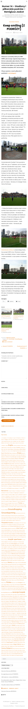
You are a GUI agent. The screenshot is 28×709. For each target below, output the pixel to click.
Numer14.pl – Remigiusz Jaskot (10, 688)
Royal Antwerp (17, 594)
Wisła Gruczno (3, 642)
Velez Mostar (21, 630)
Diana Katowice (21, 477)
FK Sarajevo (6, 501)
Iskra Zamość (22, 526)
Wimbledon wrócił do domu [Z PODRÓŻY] (6, 316)
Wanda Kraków (18, 635)
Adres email (4, 387)
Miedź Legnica (10, 557)
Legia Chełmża (9, 545)
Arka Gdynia (14, 447)
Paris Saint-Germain (6, 574)
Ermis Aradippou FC (9, 486)
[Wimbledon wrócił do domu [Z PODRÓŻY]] (6, 311)
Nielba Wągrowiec (4, 562)
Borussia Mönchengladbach (10, 458)
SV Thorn (17, 616)
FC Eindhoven (17, 490)
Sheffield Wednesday (7, 603)
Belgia (19, 453)
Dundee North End (14, 480)
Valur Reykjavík (11, 630)
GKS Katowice (20, 505)
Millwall (20, 557)
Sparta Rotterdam (18, 608)
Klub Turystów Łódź (4, 533)
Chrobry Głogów (11, 468)
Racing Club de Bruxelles (10, 586)
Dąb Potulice (10, 484)
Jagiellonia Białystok (7, 528)
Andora (6, 445)
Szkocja (21, 616)
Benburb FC (23, 453)
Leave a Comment (8, 342)
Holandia (4, 340)
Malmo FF (9, 553)
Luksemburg (12, 550)
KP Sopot (14, 537)
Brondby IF (14, 460)
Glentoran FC (6, 506)
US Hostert (14, 628)
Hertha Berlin (3, 520)
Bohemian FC (3, 456)
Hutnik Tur (5, 524)
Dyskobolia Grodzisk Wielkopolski (21, 482)
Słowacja (21, 618)
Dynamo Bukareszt (7, 482)
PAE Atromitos (8, 573)
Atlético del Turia (4, 450)
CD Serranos (7, 465)
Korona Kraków (13, 535)
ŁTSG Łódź (13, 653)
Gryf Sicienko (18, 513)
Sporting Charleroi (10, 609)
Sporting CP (15, 609)
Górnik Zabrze (14, 517)
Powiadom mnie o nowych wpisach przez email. (12, 416)
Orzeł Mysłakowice (6, 571)
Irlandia (11, 526)
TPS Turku (21, 621)
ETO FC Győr (6, 488)
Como (13, 470)
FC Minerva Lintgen (11, 494)
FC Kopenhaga (15, 492)
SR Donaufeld (17, 611)
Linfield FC (5, 548)
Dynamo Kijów (13, 482)
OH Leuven (18, 566)
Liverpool (11, 548)
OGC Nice (14, 566)
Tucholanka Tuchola (4, 625)
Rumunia (15, 598)
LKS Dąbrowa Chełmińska (17, 548)
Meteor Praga (6, 557)
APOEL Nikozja (23, 445)
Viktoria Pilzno (13, 633)
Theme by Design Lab (20, 706)
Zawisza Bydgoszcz (7, 648)
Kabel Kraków (16, 530)
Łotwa (10, 653)
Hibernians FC (18, 520)
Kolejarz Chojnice (20, 533)
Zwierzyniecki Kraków (12, 651)
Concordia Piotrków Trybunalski (20, 470)
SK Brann (22, 603)
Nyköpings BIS (21, 564)
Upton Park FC (19, 627)
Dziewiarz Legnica (4, 484)
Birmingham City (14, 455)
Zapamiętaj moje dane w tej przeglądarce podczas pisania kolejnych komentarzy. (12, 402)
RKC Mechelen (8, 594)
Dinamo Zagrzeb (10, 479)
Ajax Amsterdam (13, 441)
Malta (12, 553)
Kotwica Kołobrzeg (10, 537)
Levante (14, 546)
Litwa (8, 548)
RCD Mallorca (8, 589)
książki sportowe (15, 539)
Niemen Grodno (15, 562)
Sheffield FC (20, 601)
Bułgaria (2, 463)
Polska (8, 582)
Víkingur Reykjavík (10, 635)
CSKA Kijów (14, 473)
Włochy (19, 644)
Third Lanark (21, 620)
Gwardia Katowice (8, 515)
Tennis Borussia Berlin (10, 620)
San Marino (6, 599)
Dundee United (20, 480)
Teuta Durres (16, 620)
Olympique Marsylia (14, 569)
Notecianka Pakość (4, 564)
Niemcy (10, 562)
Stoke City (19, 614)
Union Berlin (8, 627)
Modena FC (12, 558)
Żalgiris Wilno (9, 655)
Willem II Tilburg (10, 640)
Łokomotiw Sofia (5, 653)
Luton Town (18, 550)
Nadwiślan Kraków (9, 560)
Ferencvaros (8, 497)
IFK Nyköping (14, 524)
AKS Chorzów (7, 442)
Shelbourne (13, 603)
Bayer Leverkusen (22, 450)
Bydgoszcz (6, 463)
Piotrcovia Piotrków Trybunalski (14, 576)
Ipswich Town (7, 526)
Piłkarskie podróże (14, 21)
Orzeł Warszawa (12, 571)
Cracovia (3, 472)
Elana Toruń (3, 486)
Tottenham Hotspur (15, 622)
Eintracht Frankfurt (22, 484)
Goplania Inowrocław (20, 506)
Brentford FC (3, 460)
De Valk (17, 477)
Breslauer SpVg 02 (10, 460)
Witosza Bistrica (20, 642)
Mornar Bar (16, 558)
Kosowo (23, 535)
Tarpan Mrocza (3, 620)
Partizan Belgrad (18, 574)
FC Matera (6, 494)
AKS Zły (11, 442)
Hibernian (14, 520)
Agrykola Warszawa (7, 441)
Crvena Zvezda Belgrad (21, 472)
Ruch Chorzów (3, 598)
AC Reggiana (6, 439)
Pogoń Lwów (22, 576)
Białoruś (6, 455)
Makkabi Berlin (19, 552)
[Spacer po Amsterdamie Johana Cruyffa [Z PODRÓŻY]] (6, 324)
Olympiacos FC (19, 567)
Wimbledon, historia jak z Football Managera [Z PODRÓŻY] (18, 317)
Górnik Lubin (3, 517)
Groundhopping (18, 339)
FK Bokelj (24, 497)
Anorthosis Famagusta (17, 445)
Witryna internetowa (7, 393)
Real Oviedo (10, 592)
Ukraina (13, 625)
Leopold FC (5, 546)
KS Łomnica (10, 541)
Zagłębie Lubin (12, 646)
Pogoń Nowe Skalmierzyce (8, 578)
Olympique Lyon (8, 569)
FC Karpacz (11, 492)
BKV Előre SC (23, 455)
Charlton (7, 467)
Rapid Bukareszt (10, 588)
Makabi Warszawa (13, 552)
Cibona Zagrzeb (16, 468)
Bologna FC (20, 456)
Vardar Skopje (16, 630)
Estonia (22, 486)
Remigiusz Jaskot (18, 32)
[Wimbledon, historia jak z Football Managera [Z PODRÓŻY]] (18, 311)
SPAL (18, 606)
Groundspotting (8, 512)
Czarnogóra (23, 475)
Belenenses (15, 453)
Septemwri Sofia (8, 601)
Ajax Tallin (18, 441)
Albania (14, 442)
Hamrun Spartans (9, 518)
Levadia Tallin (10, 546)
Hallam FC (19, 517)
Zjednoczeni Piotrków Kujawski (6, 650)
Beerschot (11, 453)
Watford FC (13, 637)
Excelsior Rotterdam (15, 488)
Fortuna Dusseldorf (8, 503)
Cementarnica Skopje (21, 465)
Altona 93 (17, 442)
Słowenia (25, 618)
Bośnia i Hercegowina (19, 458)
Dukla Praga (22, 479)
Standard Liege (23, 613)
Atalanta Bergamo (10, 449)
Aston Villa (5, 449)
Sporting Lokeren (20, 609)
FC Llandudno (20, 492)
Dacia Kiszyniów (8, 477)
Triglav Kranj (6, 623)
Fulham (6, 505)
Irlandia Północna (16, 526)
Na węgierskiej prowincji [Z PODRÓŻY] (9, 674)
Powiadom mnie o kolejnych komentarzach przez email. (13, 409)
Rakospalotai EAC (4, 588)
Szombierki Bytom (4, 618)
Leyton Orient (22, 546)
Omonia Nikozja (21, 569)
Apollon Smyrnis (4, 447)
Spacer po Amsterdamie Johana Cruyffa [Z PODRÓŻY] (6, 330)
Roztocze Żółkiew (10, 596)
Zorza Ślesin (20, 650)
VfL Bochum (11, 632)
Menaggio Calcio (19, 555)
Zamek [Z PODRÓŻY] (8, 346)
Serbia (13, 601)
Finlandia (16, 497)
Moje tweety (4, 434)
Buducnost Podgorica (12, 461)
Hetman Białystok (9, 520)
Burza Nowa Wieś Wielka (20, 461)
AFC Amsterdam (10, 339)
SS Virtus (9, 613)
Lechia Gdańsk (14, 543)
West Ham (16, 639)
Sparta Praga (6, 608)
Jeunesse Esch (13, 528)
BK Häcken (19, 455)
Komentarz (4, 361)
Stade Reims (19, 613)
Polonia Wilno (3, 582)
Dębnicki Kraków (16, 484)
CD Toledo (11, 465)
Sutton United (7, 616)
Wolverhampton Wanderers (8, 644)
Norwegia (24, 562)
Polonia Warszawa (20, 580)
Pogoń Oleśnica (15, 578)
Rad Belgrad (22, 586)
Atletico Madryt (22, 449)
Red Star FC (3, 594)
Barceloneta (17, 450)
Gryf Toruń (22, 513)
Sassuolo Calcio (17, 599)
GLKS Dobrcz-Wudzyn (13, 506)
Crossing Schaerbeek (13, 472)
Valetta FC (6, 630)
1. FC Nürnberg (9, 437)
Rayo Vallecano (21, 588)
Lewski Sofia (18, 546)
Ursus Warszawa (9, 628)
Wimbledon (16, 640)
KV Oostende (19, 541)
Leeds (6, 545)
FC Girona (7, 492)
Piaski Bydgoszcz (6, 576)
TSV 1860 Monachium (20, 623)
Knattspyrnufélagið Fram (12, 533)
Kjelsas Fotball (16, 531)
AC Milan (22, 437)
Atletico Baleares (16, 449)
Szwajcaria (10, 618)
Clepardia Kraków (4, 470)
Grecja (6, 509)
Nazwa (3, 381)
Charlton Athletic (12, 467)
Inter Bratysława (19, 524)
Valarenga (23, 628)
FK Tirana (18, 501)
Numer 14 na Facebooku (7, 426)
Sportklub (13, 611)
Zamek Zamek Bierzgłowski (19, 646)
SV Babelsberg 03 (13, 616)
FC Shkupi (16, 496)
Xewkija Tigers (7, 646)
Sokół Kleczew (15, 606)
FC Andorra (21, 488)
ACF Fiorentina (18, 437)
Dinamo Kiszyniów (4, 479)
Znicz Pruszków (15, 650)
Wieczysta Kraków (4, 640)
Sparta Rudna (23, 608)
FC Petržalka (20, 494)
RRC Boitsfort (15, 596)
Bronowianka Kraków (20, 460)
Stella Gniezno (15, 614)
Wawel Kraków (18, 637)
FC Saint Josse (12, 496)
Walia (14, 635)
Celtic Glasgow (15, 465)
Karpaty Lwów (11, 531)
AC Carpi (13, 437)
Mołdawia (20, 558)
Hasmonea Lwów (15, 518)
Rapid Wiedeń (15, 588)
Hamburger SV (23, 517)
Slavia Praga (21, 604)
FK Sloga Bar (14, 501)
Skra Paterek (11, 604)
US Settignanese (18, 628)
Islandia (2, 528)
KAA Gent (12, 530)
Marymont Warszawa (7, 555)
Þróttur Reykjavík (23, 651)
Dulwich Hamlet (4, 480)
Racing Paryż (17, 586)
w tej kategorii (12, 73)
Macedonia (8, 552)
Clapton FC (21, 468)
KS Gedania (6, 539)
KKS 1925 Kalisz (22, 531)
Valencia (3, 630)
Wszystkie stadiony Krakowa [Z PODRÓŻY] (10, 684)
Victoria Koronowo (16, 632)
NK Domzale (20, 562)
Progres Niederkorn (7, 584)
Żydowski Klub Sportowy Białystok (17, 655)
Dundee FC (9, 480)
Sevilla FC (16, 601)
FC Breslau (13, 490)
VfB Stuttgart (6, 632)
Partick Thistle (12, 574)
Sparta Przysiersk (12, 608)
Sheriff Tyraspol (17, 603)
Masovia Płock (14, 555)
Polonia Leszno (14, 580)
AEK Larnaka (14, 439)
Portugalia (20, 582)
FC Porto (23, 494)
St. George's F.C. (13, 613)
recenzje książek (18, 592)
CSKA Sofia (18, 473)
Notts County (16, 564)
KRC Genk (18, 537)
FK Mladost (12, 499)
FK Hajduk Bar (7, 499)
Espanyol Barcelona (17, 486)
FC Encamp (22, 490)
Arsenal (18, 447)
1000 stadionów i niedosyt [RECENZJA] (9, 677)
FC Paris (16, 494)
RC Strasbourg (13, 589)
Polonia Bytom (9, 580)
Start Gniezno (3, 614)
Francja (20, 503)
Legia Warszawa (15, 545)
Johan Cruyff (19, 528)
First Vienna (20, 497)
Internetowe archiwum (7, 250)
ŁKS (2, 653)
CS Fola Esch (9, 473)
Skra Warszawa (16, 604)
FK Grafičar (3, 499)
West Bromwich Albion (10, 639)
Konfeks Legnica (7, 535)
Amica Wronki (21, 442)
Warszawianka (24, 635)
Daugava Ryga (13, 477)
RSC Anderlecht (20, 596)
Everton (10, 488)
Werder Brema (3, 639)
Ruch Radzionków (10, 598)
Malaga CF (6, 553)
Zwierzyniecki (6, 651)
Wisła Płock (15, 642)
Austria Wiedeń (12, 450)
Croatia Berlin (8, 472)
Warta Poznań (4, 637)
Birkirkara (9, 455)
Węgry (15, 644)
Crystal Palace (4, 473)
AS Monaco (22, 447)
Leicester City (21, 545)
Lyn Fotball (22, 550)
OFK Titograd (10, 566)
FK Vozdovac (22, 501)
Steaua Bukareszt (9, 614)
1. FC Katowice (3, 437)
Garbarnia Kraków (11, 505)
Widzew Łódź (22, 639)
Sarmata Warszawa (11, 599)
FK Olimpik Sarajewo (17, 499)
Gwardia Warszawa (14, 515)
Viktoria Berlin (8, 633)
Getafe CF (16, 505)
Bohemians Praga (9, 456)
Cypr (20, 475)
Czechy (3, 477)
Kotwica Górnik (3, 537)
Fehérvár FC (3, 497)
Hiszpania (4, 523)
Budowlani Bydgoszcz (5, 461)
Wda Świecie (24, 637)
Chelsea (17, 467)
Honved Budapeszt (16, 522)
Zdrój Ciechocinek (16, 648)
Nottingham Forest (11, 564)
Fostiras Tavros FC (15, 503)
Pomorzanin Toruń (14, 582)
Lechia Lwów (19, 543)
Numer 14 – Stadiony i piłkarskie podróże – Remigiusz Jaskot (14, 9)
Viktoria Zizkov (18, 633)
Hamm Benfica (3, 518)
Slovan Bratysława (8, 606)
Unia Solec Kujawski (19, 625)
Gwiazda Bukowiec (21, 515)
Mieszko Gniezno (16, 557)
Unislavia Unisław (14, 627)
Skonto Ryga (6, 604)
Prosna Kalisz (12, 584)
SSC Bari (21, 611)
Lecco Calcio (8, 543)
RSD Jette (25, 596)
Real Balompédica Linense (20, 589)
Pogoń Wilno (20, 578)
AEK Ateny (10, 439)
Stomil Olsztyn (23, 614)
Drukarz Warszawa (17, 479)
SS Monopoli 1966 (4, 613)
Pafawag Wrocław (14, 573)
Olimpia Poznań (8, 567)
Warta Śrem (9, 637)
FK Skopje (9, 501)
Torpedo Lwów (8, 621)
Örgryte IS (18, 651)
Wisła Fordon (22, 640)
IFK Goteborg (9, 524)
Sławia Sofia (17, 618)
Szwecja (13, 618)
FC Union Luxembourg (22, 496)
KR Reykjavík (22, 537)
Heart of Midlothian (22, 518)
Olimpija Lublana (14, 567)
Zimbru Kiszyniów (22, 648)
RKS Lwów (13, 594)
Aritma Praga (9, 447)
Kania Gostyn (7, 531)
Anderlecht (3, 445)
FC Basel (9, 490)
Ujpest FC (10, 625)
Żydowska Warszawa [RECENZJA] (8, 671)
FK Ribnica (23, 499)
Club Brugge (10, 470)
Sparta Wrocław (4, 609)
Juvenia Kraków (7, 530)
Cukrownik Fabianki (8, 475)
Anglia (10, 445)
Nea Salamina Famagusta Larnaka (18, 560)
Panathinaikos (19, 573)
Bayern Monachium (5, 453)
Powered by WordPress (8, 706)
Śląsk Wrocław (18, 653)
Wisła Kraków (10, 642)
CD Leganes (21, 463)
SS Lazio (24, 611)
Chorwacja (6, 468)
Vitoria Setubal (3, 635)
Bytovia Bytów (12, 463)
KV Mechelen (15, 541)
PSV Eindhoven (17, 584)
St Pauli (3, 616)
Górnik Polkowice (9, 517)
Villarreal (23, 633)
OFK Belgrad (6, 566)
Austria (8, 450)
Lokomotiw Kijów (7, 550)
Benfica (2, 455)
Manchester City (17, 553)
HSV (20, 522)
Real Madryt (5, 592)
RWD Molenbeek (20, 598)
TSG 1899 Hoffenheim (12, 623)
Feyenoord (12, 497)
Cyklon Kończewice (16, 475)
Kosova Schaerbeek (19, 535)
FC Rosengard (7, 496)
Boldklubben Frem (15, 456)
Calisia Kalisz (17, 463)
